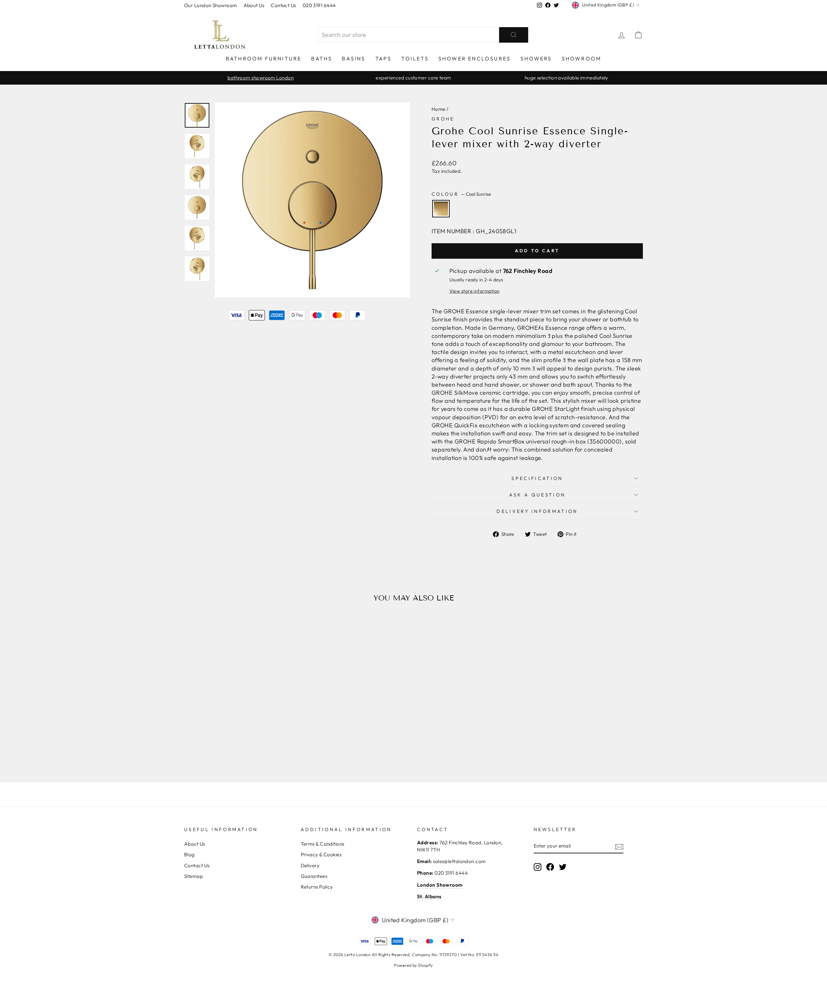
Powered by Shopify (413, 965)
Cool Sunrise (441, 209)
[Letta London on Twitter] (563, 867)
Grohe (443, 119)
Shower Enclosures (474, 58)
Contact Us (283, 5)
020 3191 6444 (319, 5)
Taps (383, 58)
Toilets (414, 58)
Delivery (310, 865)
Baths (321, 58)
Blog (189, 854)
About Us (254, 5)
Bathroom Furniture (264, 58)
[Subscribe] (619, 846)
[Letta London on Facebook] (550, 867)
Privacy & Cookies (321, 854)
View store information (474, 291)
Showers (536, 58)
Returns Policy (317, 887)
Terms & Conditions (322, 844)
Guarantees (314, 876)
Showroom (582, 58)
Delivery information (537, 511)
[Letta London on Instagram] (537, 867)
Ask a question (537, 495)
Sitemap (193, 876)
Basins (353, 58)
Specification (537, 478)
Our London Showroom (210, 5)
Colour (461, 194)
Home (438, 109)
